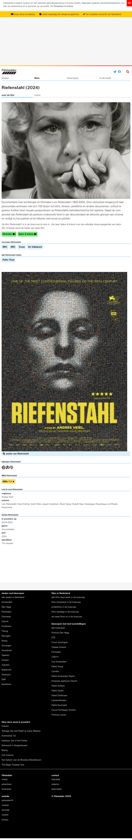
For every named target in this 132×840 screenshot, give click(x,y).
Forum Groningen (60, 642)
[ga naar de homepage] (9, 71)
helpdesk (56, 779)
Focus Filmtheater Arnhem (64, 710)
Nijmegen (6, 636)
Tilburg (5, 631)
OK (129, 3)
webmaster (57, 789)
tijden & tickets (26, 234)
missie (4, 779)
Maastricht (6, 670)
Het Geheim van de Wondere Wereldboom (21, 760)
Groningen (6, 646)
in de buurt (105, 78)
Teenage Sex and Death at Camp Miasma (21, 731)
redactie (55, 784)
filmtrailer (8, 234)
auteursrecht (7, 800)
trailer (37, 95)
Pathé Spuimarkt (59, 705)
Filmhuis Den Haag (60, 633)
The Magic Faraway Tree (13, 765)
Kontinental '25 (9, 736)
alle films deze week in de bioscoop (68, 597)
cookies (5, 805)
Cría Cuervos (7, 755)
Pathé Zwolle (57, 691)
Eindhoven (6, 626)
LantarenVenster (59, 700)
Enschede (6, 617)
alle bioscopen (58, 628)
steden (5, 78)
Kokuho (5, 726)
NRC (5, 247)
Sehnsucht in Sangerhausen (14, 745)
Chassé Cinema (59, 647)
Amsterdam (7, 602)
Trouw (22, 247)
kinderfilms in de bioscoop (64, 607)
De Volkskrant (35, 247)
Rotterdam (6, 612)
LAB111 (55, 657)
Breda (4, 641)
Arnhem (5, 660)
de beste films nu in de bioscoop (67, 617)
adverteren (6, 784)
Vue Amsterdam (59, 662)
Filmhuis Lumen (59, 715)
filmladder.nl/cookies (63, 6)
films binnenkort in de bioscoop (66, 602)
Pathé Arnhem (58, 686)
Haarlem (5, 655)
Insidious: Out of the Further (14, 741)
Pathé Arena (57, 667)
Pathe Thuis (8, 260)
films (36, 78)
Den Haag (6, 607)
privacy (5, 820)
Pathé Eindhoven (59, 696)
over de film (8, 95)
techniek (5, 810)
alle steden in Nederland (13, 597)
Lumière (55, 671)
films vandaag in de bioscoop (65, 612)
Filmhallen (56, 652)
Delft (4, 679)
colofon (5, 815)
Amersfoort (7, 650)
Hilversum (6, 675)
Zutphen (5, 665)
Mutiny (5, 750)
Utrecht (5, 621)
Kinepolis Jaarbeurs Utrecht (64, 681)
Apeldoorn (6, 684)
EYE (53, 638)
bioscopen (72, 78)
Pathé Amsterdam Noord (63, 676)
